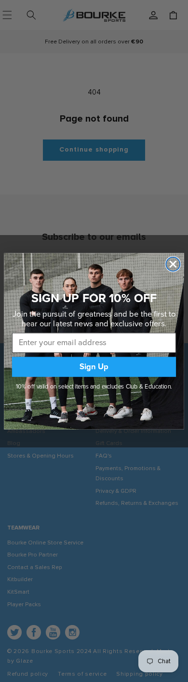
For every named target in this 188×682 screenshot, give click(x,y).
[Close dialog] (173, 264)
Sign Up (94, 366)
